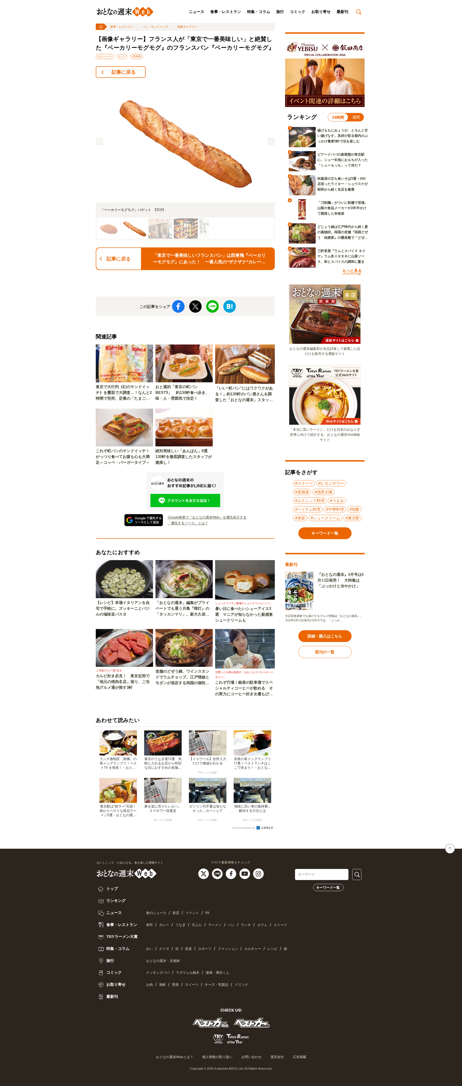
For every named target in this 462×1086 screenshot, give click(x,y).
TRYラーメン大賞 (121, 936)
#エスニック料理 (309, 500)
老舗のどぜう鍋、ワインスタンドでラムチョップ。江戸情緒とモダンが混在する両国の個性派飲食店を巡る (182, 677)
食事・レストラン (225, 12)
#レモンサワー (331, 483)
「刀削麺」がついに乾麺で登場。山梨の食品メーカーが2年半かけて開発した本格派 (342, 208)
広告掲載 (299, 1057)
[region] (185, 161)
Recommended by (244, 827)
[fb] (231, 873)
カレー (164, 925)
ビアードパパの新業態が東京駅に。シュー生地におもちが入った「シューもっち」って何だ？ (342, 159)
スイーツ (280, 925)
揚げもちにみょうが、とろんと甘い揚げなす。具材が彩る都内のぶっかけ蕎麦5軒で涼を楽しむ (342, 135)
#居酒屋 (302, 492)
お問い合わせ (251, 1057)
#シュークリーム (325, 518)
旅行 (280, 12)
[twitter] (204, 873)
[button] (99, 141)
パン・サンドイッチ (155, 26)
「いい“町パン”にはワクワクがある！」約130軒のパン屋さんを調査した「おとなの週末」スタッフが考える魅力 (244, 394)
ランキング (115, 901)
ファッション (228, 949)
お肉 (149, 985)
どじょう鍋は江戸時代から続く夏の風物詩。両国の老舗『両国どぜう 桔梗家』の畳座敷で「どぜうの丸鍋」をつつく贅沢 (342, 232)
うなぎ (180, 925)
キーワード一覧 (328, 887)
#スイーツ (304, 483)
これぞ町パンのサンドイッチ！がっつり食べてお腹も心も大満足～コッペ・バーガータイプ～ (123, 456)
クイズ (164, 949)
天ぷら (197, 925)
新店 (176, 913)
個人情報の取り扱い (217, 1057)
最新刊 (342, 12)
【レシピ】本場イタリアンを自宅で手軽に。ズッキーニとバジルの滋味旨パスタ (123, 608)
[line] (218, 873)
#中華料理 (335, 509)
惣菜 (175, 985)
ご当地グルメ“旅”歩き (109, 670)
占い (149, 949)
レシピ (272, 949)
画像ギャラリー (187, 26)
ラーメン (215, 925)
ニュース (196, 12)
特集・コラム (258, 12)
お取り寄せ (321, 12)
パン (231, 925)
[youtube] (245, 873)
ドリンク (241, 985)
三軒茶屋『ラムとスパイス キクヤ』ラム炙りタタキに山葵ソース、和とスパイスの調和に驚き (341, 256)
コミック (297, 12)
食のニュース (156, 913)
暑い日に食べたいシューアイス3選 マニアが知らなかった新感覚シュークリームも (244, 614)
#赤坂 (300, 518)
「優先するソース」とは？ (188, 523)
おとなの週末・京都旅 (163, 961)
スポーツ (205, 949)
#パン (122, 56)
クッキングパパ (158, 972)
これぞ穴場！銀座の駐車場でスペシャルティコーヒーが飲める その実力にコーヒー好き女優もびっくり (244, 688)
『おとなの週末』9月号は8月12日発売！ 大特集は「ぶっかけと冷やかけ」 (340, 580)
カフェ (262, 925)
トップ (111, 889)
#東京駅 (352, 518)
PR (207, 913)
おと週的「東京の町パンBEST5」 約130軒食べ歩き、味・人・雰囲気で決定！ (182, 392)
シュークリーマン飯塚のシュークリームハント (243, 603)
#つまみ (337, 500)
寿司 (149, 925)
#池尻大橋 (323, 492)
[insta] (258, 873)
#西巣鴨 (136, 56)
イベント (192, 913)
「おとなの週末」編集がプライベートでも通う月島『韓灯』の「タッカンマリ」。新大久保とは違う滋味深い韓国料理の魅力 (182, 609)
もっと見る (352, 271)
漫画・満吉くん (217, 972)
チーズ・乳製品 (216, 985)
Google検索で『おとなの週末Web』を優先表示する (207, 517)
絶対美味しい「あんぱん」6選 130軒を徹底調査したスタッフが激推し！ (183, 456)
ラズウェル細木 (187, 972)
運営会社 (277, 1057)
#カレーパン (104, 56)
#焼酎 (354, 509)
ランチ (246, 925)
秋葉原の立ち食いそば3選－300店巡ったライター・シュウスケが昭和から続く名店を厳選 (342, 184)
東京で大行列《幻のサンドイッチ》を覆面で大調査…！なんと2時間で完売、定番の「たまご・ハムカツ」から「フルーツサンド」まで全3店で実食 (124, 393)
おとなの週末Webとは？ (174, 1057)
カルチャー (252, 949)
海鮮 (162, 985)
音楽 (188, 949)
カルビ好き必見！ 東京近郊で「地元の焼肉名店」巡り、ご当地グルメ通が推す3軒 (123, 681)
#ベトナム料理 (308, 509)
